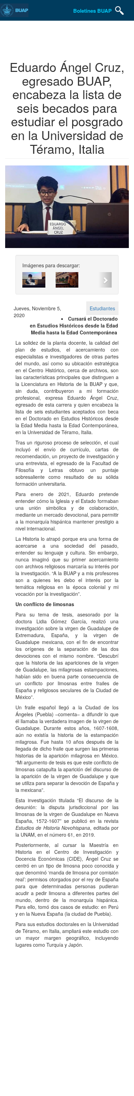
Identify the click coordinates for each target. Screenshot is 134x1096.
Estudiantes (102, 308)
